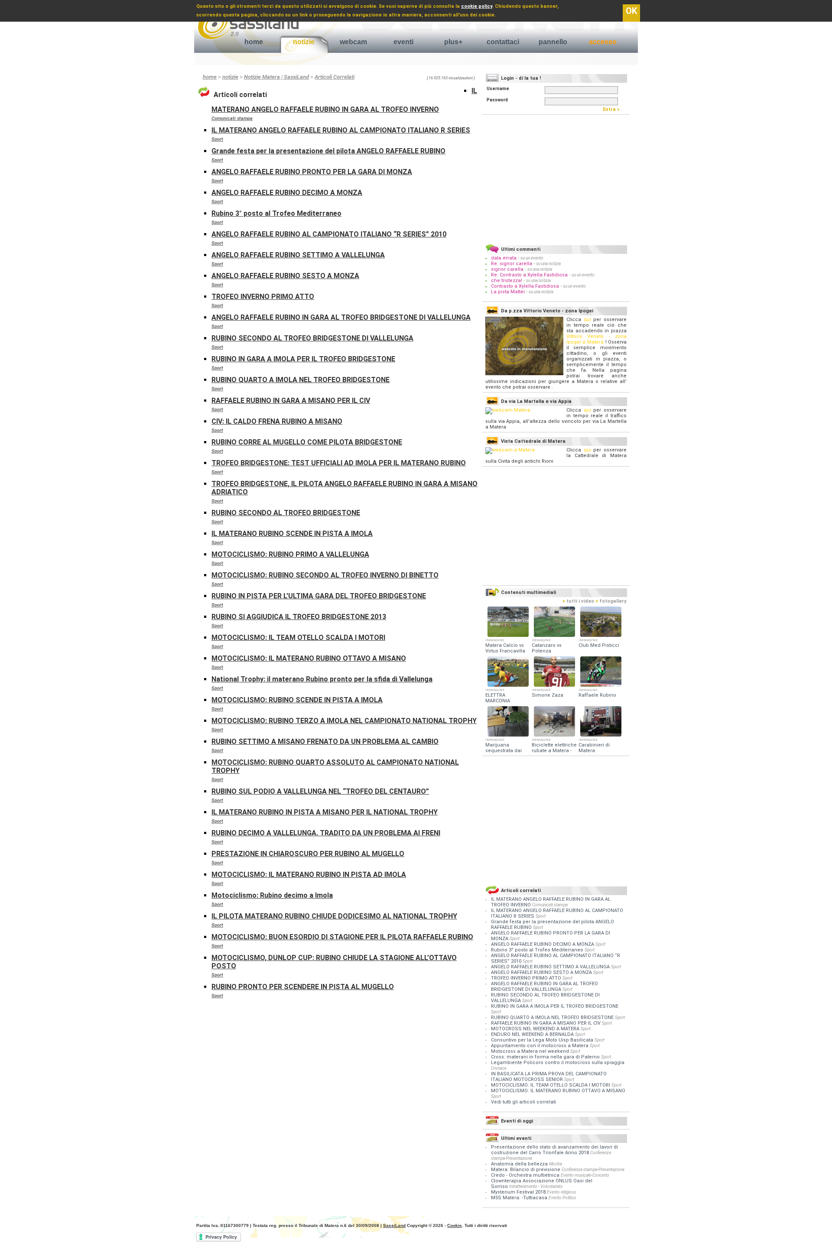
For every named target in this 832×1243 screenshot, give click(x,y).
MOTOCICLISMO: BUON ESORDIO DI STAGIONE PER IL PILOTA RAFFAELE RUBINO (342, 937)
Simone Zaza (547, 695)
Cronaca (498, 1068)
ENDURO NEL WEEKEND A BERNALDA (533, 1034)
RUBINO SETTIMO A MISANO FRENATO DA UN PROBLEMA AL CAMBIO (325, 741)
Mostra (555, 1164)
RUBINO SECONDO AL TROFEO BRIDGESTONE (285, 513)
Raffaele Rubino (597, 695)
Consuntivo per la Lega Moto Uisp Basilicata (543, 1040)
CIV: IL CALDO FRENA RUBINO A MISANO (276, 421)
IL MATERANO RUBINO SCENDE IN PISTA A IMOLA (292, 533)
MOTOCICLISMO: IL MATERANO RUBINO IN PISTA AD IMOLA (308, 874)
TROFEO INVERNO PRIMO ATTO (262, 296)
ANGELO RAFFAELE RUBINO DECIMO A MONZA (286, 192)
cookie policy (476, 6)
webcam (353, 41)
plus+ (453, 41)
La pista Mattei (508, 292)
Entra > (613, 109)
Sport (217, 139)
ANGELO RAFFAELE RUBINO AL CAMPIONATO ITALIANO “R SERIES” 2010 (328, 234)
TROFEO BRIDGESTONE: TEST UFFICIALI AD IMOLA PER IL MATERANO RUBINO (338, 463)
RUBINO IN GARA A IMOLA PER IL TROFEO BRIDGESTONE (303, 359)
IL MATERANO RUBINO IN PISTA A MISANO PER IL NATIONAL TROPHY (324, 812)
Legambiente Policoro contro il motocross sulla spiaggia (557, 1062)
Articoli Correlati (334, 77)
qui (587, 319)
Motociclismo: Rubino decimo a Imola (272, 895)
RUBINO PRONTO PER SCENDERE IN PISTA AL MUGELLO (302, 987)
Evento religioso (561, 1192)
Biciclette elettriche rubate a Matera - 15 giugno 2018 (554, 750)
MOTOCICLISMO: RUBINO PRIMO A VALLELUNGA (290, 554)
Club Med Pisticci (598, 645)
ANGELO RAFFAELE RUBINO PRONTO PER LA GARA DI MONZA (311, 172)
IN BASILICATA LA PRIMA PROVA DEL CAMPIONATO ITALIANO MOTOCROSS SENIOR (549, 1076)
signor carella (508, 269)
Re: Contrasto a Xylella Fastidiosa (529, 275)
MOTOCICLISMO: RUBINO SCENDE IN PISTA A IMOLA (297, 700)
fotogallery (611, 601)
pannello (553, 41)
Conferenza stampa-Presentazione (593, 1169)
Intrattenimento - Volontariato (536, 1186)
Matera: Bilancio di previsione (525, 1169)
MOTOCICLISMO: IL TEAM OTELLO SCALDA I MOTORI (298, 637)
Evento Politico (562, 1197)
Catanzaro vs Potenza (547, 648)
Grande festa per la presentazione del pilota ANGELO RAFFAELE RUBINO (328, 151)
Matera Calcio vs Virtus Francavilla (505, 648)
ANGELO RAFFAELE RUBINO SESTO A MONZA (285, 276)
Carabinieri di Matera (594, 747)
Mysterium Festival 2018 (518, 1192)
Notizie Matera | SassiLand (276, 77)
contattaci (503, 41)
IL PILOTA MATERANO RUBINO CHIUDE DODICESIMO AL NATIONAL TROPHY (334, 916)
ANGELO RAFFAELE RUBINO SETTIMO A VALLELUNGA (298, 255)
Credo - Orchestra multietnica (525, 1175)
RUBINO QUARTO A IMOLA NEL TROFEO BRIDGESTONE (300, 380)
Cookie (454, 1225)
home (253, 41)
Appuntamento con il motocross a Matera (540, 1045)
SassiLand (394, 1225)
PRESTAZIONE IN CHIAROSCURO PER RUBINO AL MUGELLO (307, 854)
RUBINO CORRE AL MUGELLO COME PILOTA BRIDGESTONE (306, 442)
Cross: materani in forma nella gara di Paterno (546, 1057)
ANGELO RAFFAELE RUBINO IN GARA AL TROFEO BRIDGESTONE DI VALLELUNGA (341, 317)
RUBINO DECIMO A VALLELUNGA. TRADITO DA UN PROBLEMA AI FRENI (325, 833)
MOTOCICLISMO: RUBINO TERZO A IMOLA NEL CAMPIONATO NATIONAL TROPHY (344, 721)
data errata (504, 258)
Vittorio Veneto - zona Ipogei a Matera (596, 339)
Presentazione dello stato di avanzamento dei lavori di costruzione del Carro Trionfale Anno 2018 (554, 1149)
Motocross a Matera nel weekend (530, 1051)
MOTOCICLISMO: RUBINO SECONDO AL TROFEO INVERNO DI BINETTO (325, 575)
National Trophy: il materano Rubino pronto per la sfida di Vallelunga (321, 679)
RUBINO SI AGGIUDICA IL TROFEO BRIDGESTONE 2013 (298, 617)
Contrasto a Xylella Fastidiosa (525, 286)
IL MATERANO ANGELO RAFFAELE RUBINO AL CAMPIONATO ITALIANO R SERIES (340, 130)
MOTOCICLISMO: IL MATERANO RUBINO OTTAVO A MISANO (308, 658)
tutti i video (578, 601)
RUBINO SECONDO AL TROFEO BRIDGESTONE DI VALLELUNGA (312, 338)
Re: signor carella (512, 263)
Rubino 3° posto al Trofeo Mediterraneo (276, 213)
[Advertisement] (556, 178)
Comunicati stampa (232, 118)
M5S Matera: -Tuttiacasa (519, 1198)
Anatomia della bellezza (519, 1164)
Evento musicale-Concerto (585, 1175)
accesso (603, 41)
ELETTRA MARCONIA (497, 698)
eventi (403, 41)
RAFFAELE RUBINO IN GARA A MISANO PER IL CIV (290, 400)
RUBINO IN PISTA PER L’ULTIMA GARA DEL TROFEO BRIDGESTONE (318, 596)
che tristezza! (506, 280)
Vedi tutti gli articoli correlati (523, 1102)
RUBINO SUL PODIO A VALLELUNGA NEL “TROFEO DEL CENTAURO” (320, 791)
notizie (304, 41)
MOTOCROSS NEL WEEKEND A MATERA (536, 1029)
